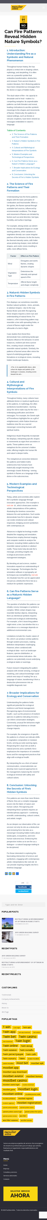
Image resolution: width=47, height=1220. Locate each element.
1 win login (16, 1027)
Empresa (6, 1169)
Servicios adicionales (10, 1176)
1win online (10, 1045)
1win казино (10, 1050)
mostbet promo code (32, 1094)
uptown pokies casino (27, 1107)
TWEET (24, 891)
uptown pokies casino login (12, 1112)
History (4, 1003)
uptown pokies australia (10, 1107)
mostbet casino (15, 1080)
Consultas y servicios (10, 1172)
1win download (7, 1041)
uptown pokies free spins (33, 1112)
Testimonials (6, 995)
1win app (9, 1032)
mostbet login (28, 1089)
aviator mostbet (33, 1059)
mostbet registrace (8, 1103)
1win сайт (31, 1054)
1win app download (24, 1032)
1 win (6, 1027)
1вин (22, 1058)
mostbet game (9, 1089)
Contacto (6, 1179)
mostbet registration (29, 1102)
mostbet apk (37, 1063)
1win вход (26, 1045)
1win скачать (9, 1058)
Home (5, 1165)
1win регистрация (13, 1054)
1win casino (27, 1036)
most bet (22, 1063)
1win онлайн (27, 1050)
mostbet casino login (11, 1084)
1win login (22, 1041)
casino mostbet (8, 1063)
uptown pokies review (10, 1116)
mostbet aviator (13, 1076)
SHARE (24, 887)
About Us (5, 1008)
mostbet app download (15, 1071)
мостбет (23, 1116)
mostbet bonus (34, 1076)
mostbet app (11, 1067)
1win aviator (36, 1032)
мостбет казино (10, 1120)
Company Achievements (11, 999)
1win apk (27, 1027)
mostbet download (28, 1085)
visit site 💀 (11, 505)
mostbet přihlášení (9, 1098)
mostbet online (12, 1094)
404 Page (5, 1012)
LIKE (24, 883)
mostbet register (25, 1098)
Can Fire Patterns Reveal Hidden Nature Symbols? (23, 36)
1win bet (9, 1036)
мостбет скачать (26, 1120)
